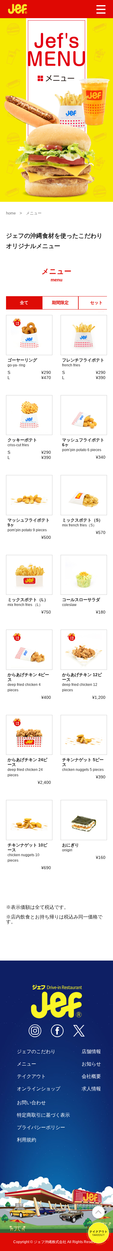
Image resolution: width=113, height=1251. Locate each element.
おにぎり (70, 847)
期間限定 (60, 302)
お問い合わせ (31, 1102)
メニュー (26, 1063)
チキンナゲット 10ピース (27, 853)
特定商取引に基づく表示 (43, 1115)
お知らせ (91, 1063)
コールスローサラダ (81, 602)
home (11, 213)
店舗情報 (91, 1051)
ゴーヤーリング (22, 362)
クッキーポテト (22, 442)
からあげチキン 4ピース (28, 682)
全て (24, 302)
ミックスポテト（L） (28, 602)
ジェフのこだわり (36, 1051)
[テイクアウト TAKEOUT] (98, 1242)
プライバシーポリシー (41, 1127)
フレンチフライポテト (83, 362)
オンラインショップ (38, 1088)
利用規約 (26, 1139)
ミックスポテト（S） (82, 522)
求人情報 (91, 1088)
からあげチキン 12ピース (82, 682)
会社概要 (91, 1076)
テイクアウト (31, 1076)
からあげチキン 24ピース (27, 767)
